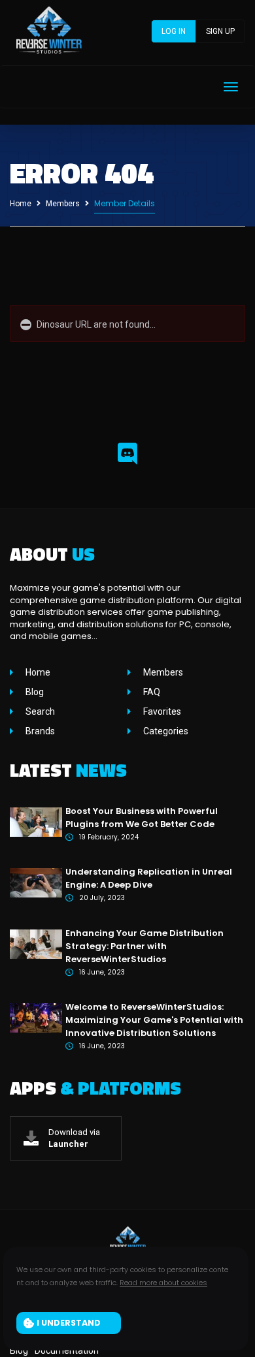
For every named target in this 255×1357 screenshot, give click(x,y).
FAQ (150, 692)
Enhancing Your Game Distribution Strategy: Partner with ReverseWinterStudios (144, 946)
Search (39, 711)
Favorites (161, 711)
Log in (174, 31)
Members (63, 203)
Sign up (220, 31)
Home (20, 203)
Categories (164, 731)
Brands (39, 731)
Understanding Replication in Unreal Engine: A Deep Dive (148, 878)
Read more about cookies (163, 1282)
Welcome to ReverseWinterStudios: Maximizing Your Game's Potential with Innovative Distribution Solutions (154, 1020)
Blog (34, 692)
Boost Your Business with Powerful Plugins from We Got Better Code (141, 817)
